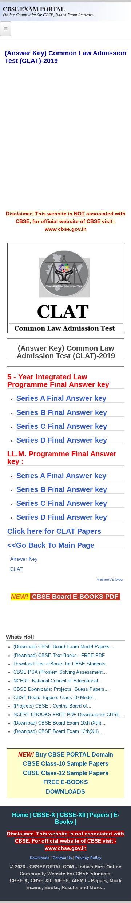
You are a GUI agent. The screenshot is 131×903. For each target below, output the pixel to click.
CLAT (16, 569)
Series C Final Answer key (61, 426)
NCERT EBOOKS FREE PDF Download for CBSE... (68, 714)
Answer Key (23, 559)
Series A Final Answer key (61, 398)
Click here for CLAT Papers (54, 531)
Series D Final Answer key (61, 440)
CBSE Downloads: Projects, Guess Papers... (61, 689)
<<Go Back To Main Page (50, 545)
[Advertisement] (65, 142)
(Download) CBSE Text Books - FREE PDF (59, 655)
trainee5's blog (110, 579)
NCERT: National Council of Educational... (57, 681)
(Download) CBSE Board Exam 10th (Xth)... (59, 723)
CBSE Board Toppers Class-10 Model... (55, 697)
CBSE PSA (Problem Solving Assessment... (60, 672)
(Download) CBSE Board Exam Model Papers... (63, 646)
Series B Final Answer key (61, 412)
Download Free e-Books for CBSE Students (59, 663)
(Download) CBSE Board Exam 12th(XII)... (58, 731)
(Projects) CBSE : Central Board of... (52, 706)
